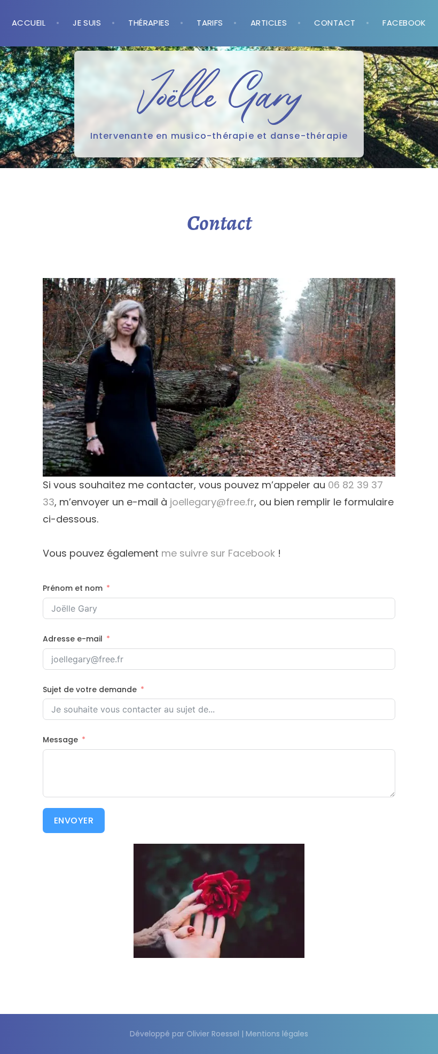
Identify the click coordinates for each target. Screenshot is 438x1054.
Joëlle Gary (218, 93)
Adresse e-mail (73, 638)
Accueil (28, 22)
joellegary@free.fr (212, 502)
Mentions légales (277, 1033)
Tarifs (210, 22)
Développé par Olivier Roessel (184, 1033)
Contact (334, 22)
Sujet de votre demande (90, 689)
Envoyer (73, 820)
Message (60, 739)
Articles (269, 22)
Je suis (87, 22)
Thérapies (148, 22)
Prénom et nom (73, 588)
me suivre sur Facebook (218, 553)
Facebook (404, 22)
